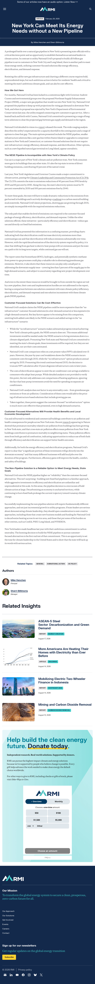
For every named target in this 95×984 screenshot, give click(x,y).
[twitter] (41, 975)
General (40, 564)
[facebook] (23, 975)
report (42, 127)
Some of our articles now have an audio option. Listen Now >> (47, 2)
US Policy (72, 564)
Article (39, 19)
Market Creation (55, 634)
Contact (5, 933)
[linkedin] (11, 975)
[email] (5, 975)
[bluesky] (35, 975)
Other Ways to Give (19, 779)
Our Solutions (8, 915)
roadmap (57, 199)
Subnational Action (56, 564)
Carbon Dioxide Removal (59, 710)
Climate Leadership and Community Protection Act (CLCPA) (59, 177)
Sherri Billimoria (57, 42)
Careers (5, 929)
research (67, 422)
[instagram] (29, 975)
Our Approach (8, 911)
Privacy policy (25, 970)
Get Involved (7, 920)
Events (5, 924)
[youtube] (17, 975)
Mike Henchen (40, 42)
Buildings (53, 662)
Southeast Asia (55, 688)
